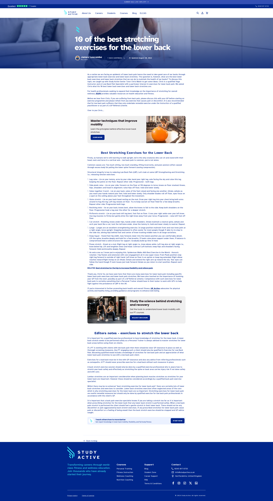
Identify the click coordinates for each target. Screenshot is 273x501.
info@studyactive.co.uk (185, 472)
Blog (146, 468)
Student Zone (150, 472)
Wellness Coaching (125, 476)
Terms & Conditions (153, 483)
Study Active (186, 495)
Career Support (151, 476)
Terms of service (88, 496)
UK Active (155, 288)
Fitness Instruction (125, 472)
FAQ (146, 480)
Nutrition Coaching (125, 480)
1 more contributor (115, 58)
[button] (87, 13)
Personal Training (124, 468)
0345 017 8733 (181, 468)
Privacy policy (72, 496)
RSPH (98, 93)
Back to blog (91, 441)
